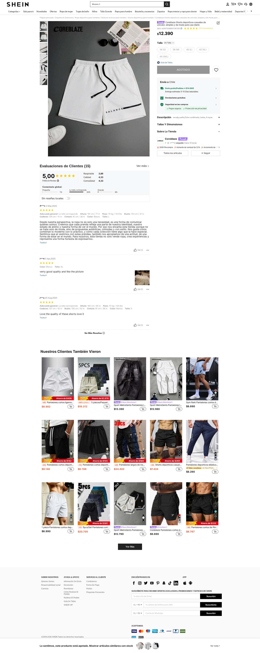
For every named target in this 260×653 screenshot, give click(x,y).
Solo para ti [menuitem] (28, 11)
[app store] (185, 584)
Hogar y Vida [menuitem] (206, 11)
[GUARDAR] (216, 70)
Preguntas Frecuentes (95, 592)
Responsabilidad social (50, 585)
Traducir (43, 243)
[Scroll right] (251, 11)
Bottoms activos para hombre (113, 18)
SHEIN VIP (68, 605)
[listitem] (57, 386)
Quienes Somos (47, 581)
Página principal (46, 18)
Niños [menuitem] (94, 11)
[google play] (190, 584)
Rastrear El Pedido (71, 598)
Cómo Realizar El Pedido (71, 593)
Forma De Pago (92, 585)
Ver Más (130, 546)
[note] (58, 398)
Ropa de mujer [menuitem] (66, 11)
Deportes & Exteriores (64, 18)
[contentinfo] (177, 631)
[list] (156, 583)
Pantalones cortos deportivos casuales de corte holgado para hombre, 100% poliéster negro (58, 465)
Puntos (89, 589)
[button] (246, 4)
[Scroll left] (248, 11)
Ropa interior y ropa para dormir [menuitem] (182, 11)
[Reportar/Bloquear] (148, 250)
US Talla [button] (167, 43)
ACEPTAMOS (137, 626)
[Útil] (135, 250)
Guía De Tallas (70, 601)
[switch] (67, 198)
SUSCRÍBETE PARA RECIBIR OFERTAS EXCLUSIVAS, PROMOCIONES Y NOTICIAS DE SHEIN (172, 591)
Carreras (44, 589)
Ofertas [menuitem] (53, 11)
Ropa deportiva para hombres (87, 18)
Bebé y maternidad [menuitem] (223, 11)
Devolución (68, 585)
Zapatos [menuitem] (161, 11)
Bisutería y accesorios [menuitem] (144, 11)
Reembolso (68, 589)
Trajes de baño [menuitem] (82, 11)
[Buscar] (167, 4)
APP (184, 577)
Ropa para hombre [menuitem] (123, 11)
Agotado (183, 69)
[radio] (162, 49)
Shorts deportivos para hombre (140, 18)
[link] (233, 4)
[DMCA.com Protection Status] (141, 637)
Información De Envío (72, 581)
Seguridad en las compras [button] (176, 104)
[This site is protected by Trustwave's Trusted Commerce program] (134, 637)
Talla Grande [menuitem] (106, 11)
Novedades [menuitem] (42, 11)
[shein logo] (18, 4)
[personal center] (227, 4)
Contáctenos (91, 581)
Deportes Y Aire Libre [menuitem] (244, 11)
